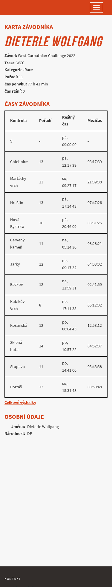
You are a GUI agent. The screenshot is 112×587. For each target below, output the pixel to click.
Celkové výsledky (20, 402)
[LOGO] (24, 7)
